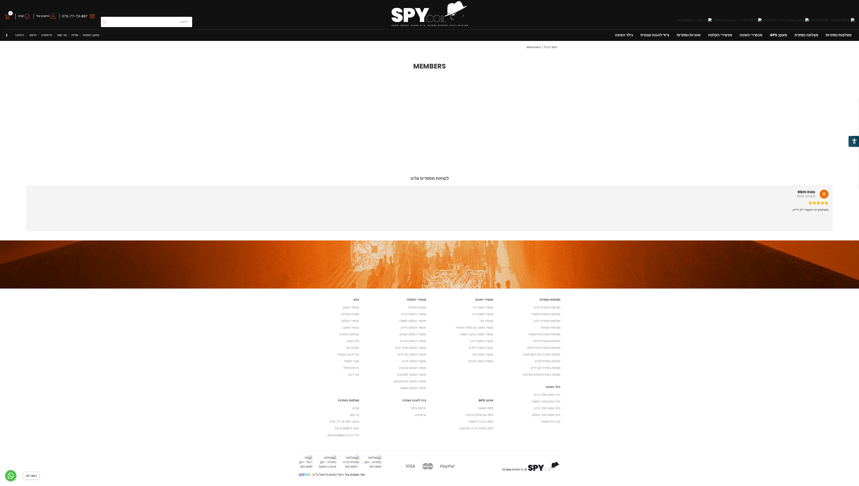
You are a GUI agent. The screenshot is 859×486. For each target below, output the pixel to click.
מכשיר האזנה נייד (483, 307)
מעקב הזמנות (91, 35)
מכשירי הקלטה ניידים (413, 327)
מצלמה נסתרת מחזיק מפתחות (541, 375)
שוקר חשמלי (351, 361)
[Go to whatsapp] (10, 475)
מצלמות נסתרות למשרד (545, 314)
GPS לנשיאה (485, 408)
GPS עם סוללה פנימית (479, 415)
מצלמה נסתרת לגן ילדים (545, 368)
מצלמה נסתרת (806, 35)
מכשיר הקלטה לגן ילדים (412, 354)
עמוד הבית (550, 47)
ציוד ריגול (353, 375)
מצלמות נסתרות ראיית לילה (543, 348)
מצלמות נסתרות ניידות (546, 341)
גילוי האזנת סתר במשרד (545, 401)
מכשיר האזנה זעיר (482, 354)
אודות (74, 35)
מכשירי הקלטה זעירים (413, 341)
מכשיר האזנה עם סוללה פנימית (474, 327)
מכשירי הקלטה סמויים (413, 334)
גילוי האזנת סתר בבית (547, 395)
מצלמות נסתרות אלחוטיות (544, 334)
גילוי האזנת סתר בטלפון (546, 415)
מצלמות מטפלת (550, 327)
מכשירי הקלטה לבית (414, 314)
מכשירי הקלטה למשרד (412, 321)
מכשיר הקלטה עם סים (412, 368)
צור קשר (62, 35)
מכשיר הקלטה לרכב (414, 361)
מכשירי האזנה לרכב (481, 341)
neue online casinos (14, 484)
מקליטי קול (352, 348)
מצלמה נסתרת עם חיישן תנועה (541, 354)
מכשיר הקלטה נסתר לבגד (410, 348)
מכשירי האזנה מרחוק (480, 361)
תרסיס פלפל (351, 368)
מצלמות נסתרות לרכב (546, 321)
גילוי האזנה (624, 35)
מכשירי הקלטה (720, 35)
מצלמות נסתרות (839, 35)
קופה (21, 16)
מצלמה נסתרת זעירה (547, 361)
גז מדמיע (420, 415)
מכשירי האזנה (751, 35)
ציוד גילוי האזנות (550, 422)
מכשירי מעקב (350, 307)
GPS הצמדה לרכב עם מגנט (476, 428)
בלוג (356, 300)
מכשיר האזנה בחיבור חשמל (476, 334)
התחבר (19, 35)
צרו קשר (354, 415)
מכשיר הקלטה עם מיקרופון (410, 381)
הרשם (33, 35)
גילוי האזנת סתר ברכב (547, 408)
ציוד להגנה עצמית (654, 35)
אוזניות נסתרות (689, 35)
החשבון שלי (43, 16)
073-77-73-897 (74, 16)
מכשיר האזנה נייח (482, 314)
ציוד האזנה (353, 341)
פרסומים (46, 35)
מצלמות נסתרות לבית (547, 307)
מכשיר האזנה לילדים (481, 348)
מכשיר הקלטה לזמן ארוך (411, 375)
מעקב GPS (778, 35)
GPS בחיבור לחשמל (480, 422)
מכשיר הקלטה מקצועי (413, 388)
